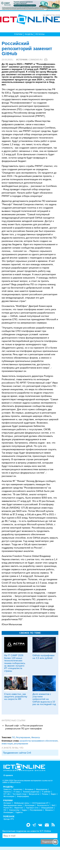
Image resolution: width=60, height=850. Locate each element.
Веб (53, 805)
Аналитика (17, 789)
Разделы (29, 34)
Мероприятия (41, 789)
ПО (13, 737)
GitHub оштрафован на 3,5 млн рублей (43, 656)
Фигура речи (34, 794)
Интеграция (29, 805)
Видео (53, 794)
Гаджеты (19, 812)
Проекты (7, 792)
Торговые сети (32, 808)
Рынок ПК (8, 808)
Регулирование (23, 737)
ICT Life (7, 794)
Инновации (8, 812)
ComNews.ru (35, 59)
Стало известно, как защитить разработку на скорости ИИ (15, 696)
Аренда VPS (9, 819)
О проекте (8, 775)
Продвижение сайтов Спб (17, 752)
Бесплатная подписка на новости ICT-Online (26, 831)
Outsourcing (14, 810)
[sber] (30, 5)
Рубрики (18, 34)
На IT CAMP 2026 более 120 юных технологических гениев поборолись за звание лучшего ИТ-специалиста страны (14, 663)
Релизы (45, 794)
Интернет (8, 803)
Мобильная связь (21, 803)
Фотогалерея (9, 796)
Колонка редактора (31, 792)
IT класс (17, 792)
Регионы (39, 34)
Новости (7, 789)
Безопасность (43, 805)
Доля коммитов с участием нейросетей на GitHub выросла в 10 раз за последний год (44, 699)
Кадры (24, 810)
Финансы (35, 737)
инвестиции (7, 743)
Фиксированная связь (13, 805)
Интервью (29, 789)
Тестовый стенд (19, 794)
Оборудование (47, 808)
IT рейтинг (46, 792)
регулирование (21, 743)
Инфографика (23, 796)
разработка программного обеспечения (39, 741)
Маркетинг (18, 808)
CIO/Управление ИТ (40, 803)
